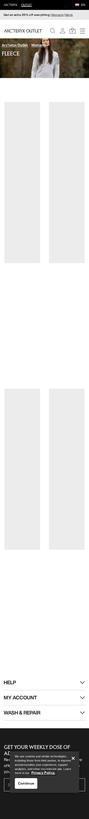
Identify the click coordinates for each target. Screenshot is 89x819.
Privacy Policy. (43, 773)
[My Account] (63, 31)
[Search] (53, 31)
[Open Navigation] (82, 31)
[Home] (23, 30)
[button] (77, 5)
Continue (26, 783)
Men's (69, 15)
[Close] (73, 758)
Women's (57, 15)
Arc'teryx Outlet (15, 45)
